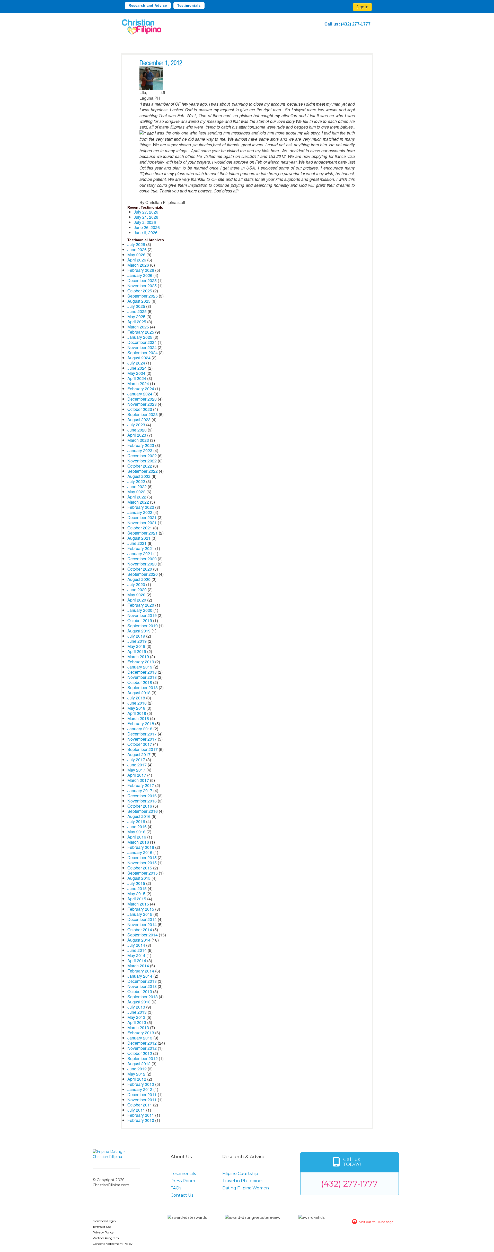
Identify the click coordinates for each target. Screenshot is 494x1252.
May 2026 (136, 255)
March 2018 (138, 718)
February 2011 (140, 1115)
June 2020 (137, 590)
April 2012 (136, 1079)
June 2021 (137, 543)
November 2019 (142, 615)
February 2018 (140, 723)
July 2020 (136, 584)
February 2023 (140, 445)
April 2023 (136, 435)
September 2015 (142, 873)
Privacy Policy (103, 1232)
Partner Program (106, 1238)
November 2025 (142, 286)
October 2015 (139, 868)
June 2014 (137, 950)
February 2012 (140, 1084)
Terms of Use (102, 1227)
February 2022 (140, 507)
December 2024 (142, 342)
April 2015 (136, 899)
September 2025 (142, 296)
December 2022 (142, 456)
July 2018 (136, 698)
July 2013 (136, 1007)
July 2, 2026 (145, 222)
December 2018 (142, 672)
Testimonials (189, 5)
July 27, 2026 (146, 212)
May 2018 (136, 708)
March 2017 (138, 780)
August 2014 (139, 940)
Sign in (362, 7)
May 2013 (136, 1017)
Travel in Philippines (242, 1180)
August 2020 (139, 579)
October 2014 (139, 930)
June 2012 (137, 1069)
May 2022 (136, 492)
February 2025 (140, 332)
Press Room (183, 1180)
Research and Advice (148, 5)
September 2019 (142, 626)
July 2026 (136, 244)
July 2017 (136, 760)
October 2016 (139, 806)
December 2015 (142, 857)
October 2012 (139, 1053)
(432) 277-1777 (355, 24)
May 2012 (136, 1074)
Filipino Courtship (240, 1173)
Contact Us (182, 1195)
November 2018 (142, 677)
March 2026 (138, 265)
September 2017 (142, 749)
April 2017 (136, 775)
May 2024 (136, 373)
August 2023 (139, 419)
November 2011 (142, 1100)
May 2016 (136, 832)
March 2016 (138, 842)
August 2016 (139, 816)
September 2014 (142, 935)
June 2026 (137, 249)
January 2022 (139, 512)
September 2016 (142, 811)
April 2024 (136, 378)
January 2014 (139, 976)
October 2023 (139, 409)
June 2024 (137, 368)
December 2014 (142, 919)
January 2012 (139, 1089)
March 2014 (138, 966)
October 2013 (139, 991)
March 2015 (138, 904)
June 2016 (137, 827)
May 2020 (136, 595)
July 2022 (136, 481)
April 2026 (136, 260)
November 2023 (142, 404)
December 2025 (142, 280)
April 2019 (136, 651)
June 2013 (137, 1012)
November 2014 (142, 924)
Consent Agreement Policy (113, 1244)
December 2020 (142, 559)
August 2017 (139, 754)
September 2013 (142, 997)
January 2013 (139, 1038)
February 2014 (140, 971)
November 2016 (142, 801)
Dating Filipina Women (245, 1188)
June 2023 (137, 430)
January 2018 (139, 729)
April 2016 (136, 837)
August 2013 (139, 1002)
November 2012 (142, 1048)
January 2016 (139, 852)
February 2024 (140, 389)
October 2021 (139, 528)
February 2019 (140, 662)
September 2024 (142, 353)
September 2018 (142, 687)
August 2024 (139, 358)
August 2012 (139, 1064)
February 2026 (140, 270)
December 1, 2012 (160, 63)
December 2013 (142, 981)
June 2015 (137, 888)
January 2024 (139, 394)
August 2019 (139, 631)
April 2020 (136, 600)
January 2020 (139, 610)
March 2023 (138, 440)
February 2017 (140, 785)
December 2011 (142, 1094)
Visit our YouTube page (376, 1222)
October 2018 (139, 682)
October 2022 (139, 466)
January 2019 (139, 667)
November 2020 (142, 564)
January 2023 (139, 450)
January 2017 (139, 790)
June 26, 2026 (147, 227)
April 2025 (136, 322)
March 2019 (138, 656)
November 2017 (142, 739)
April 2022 (136, 497)
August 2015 (139, 878)
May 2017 (136, 770)
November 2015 (142, 863)
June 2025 (137, 311)
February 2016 (140, 847)
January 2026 (139, 275)
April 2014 (136, 960)
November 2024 (142, 347)
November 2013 (142, 986)
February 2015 (140, 909)
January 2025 (139, 337)
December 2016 (142, 796)
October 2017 (139, 744)
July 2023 (136, 425)
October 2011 (139, 1105)
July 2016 (136, 821)
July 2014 (136, 945)
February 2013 (140, 1033)
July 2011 (136, 1110)
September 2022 (142, 471)
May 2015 (136, 893)
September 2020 (142, 574)
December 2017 (142, 734)
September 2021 (142, 533)
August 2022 (139, 476)
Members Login (104, 1221)
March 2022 (138, 502)
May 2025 (136, 316)
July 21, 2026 (146, 217)
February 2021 (140, 548)
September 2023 (142, 414)
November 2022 (142, 461)
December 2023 (142, 399)
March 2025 (138, 327)
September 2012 (142, 1058)
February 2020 (140, 605)
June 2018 (137, 703)
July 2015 (136, 883)
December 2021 (142, 517)
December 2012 (142, 1043)
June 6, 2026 (145, 232)
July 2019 (136, 636)
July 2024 (136, 363)
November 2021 (142, 523)
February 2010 (140, 1120)
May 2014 (136, 955)
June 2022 (137, 486)
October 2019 (139, 620)
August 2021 (139, 538)
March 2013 (138, 1027)
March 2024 (138, 383)
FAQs (176, 1188)
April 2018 (136, 713)
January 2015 (139, 914)
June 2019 (137, 641)
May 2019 (136, 646)
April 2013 (136, 1022)
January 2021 (139, 553)
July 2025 (136, 306)
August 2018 (139, 693)
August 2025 (139, 301)
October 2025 (139, 291)
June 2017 (137, 765)
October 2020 (139, 569)
